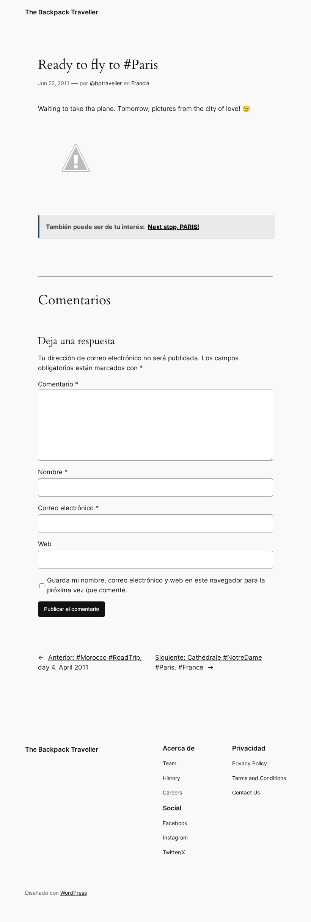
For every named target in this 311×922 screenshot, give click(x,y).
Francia (140, 83)
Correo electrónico (68, 508)
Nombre (53, 472)
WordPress (73, 892)
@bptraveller (106, 83)
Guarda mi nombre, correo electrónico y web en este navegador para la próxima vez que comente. (156, 585)
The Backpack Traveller (61, 12)
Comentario (58, 384)
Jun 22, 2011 (53, 83)
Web (45, 544)
